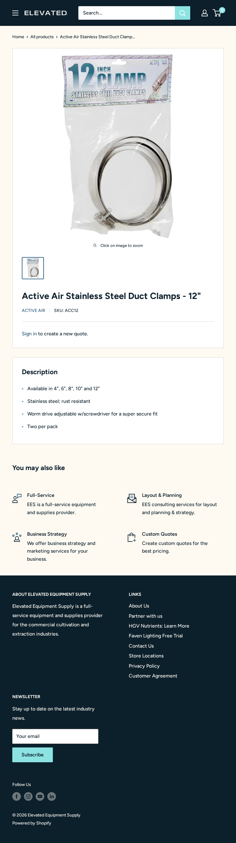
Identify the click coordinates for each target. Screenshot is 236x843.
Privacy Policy (144, 666)
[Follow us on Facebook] (16, 796)
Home (18, 36)
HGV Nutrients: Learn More (159, 626)
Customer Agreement (153, 676)
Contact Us (141, 646)
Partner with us (145, 616)
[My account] (205, 13)
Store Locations (146, 656)
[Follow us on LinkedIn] (51, 796)
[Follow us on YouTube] (40, 796)
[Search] (182, 13)
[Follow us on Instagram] (28, 796)
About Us (139, 606)
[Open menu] (15, 12)
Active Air (33, 310)
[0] (217, 13)
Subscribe (33, 755)
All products (42, 36)
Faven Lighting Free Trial (156, 636)
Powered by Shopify (31, 823)
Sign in (29, 334)
